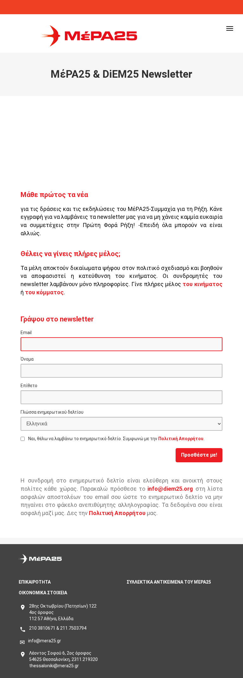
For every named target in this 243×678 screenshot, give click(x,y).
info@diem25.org (170, 488)
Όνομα (27, 359)
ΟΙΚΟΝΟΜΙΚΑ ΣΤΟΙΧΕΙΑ (43, 592)
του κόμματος (44, 292)
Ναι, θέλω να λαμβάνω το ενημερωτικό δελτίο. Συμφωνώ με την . (116, 438)
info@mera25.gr (44, 640)
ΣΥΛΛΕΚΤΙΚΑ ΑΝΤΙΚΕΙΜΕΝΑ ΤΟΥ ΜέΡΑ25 (169, 582)
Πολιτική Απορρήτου (180, 438)
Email (26, 332)
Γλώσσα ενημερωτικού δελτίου (52, 412)
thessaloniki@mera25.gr (54, 665)
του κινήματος (202, 284)
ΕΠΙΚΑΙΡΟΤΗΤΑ (35, 582)
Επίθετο (29, 385)
